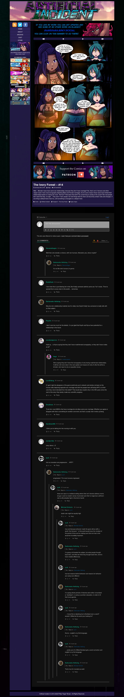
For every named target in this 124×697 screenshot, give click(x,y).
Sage (49, 187)
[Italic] (48, 230)
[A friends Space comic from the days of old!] (20, 86)
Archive (20, 35)
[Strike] (53, 230)
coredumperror (66, 359)
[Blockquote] (62, 230)
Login (107, 217)
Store (20, 40)
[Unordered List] (59, 230)
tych (63, 475)
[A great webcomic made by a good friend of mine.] (20, 60)
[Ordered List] (56, 230)
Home (20, 29)
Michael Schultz (67, 507)
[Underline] (51, 230)
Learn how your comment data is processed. (75, 236)
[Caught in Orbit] (20, 98)
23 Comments (57, 187)
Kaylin (72, 201)
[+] (72, 229)
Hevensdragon (66, 265)
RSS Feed (14, 25)
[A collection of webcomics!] (20, 81)
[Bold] (45, 230)
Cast (20, 37)
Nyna (75, 201)
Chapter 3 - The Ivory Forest (60, 201)
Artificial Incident (45, 201)
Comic (36, 201)
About (20, 32)
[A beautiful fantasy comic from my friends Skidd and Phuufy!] (20, 90)
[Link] (67, 230)
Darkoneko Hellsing (71, 490)
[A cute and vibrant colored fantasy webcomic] (20, 77)
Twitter (20, 25)
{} (70, 229)
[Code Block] (64, 230)
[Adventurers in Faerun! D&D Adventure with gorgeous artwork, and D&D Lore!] (20, 103)
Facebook (25, 25)
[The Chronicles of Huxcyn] (20, 94)
